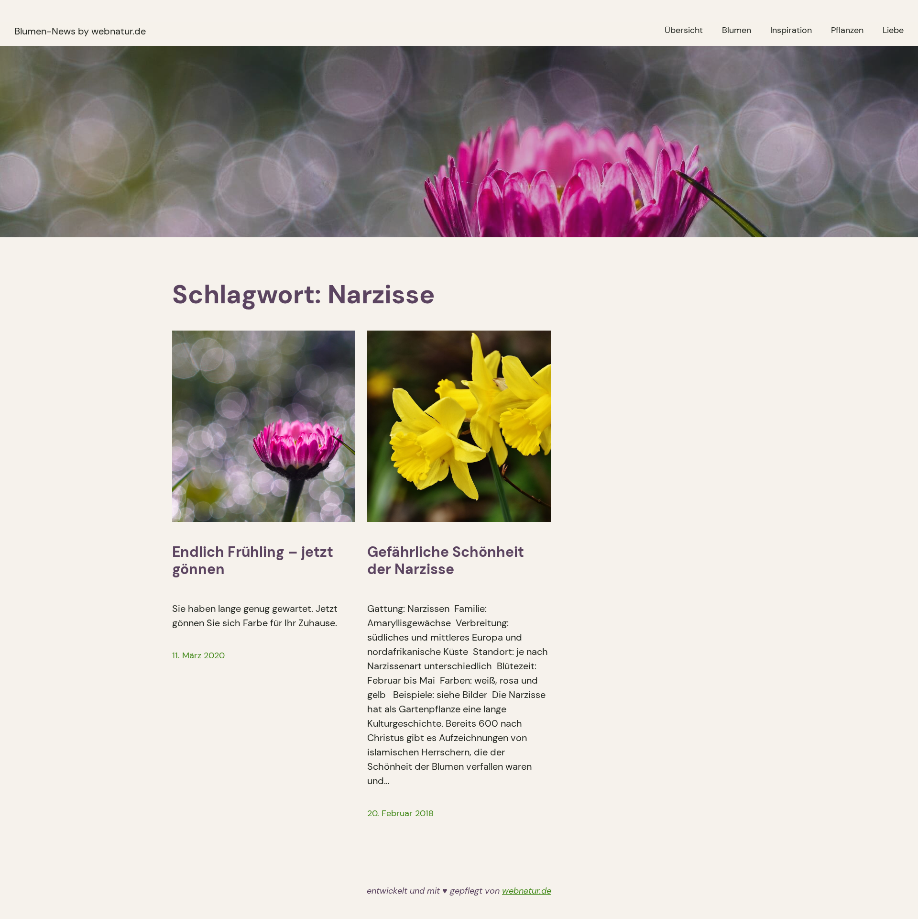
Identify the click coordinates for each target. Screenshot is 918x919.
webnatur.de (526, 891)
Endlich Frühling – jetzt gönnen (252, 560)
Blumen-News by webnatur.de (80, 31)
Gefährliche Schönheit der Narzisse (445, 560)
